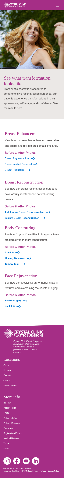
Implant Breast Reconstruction (22, 218)
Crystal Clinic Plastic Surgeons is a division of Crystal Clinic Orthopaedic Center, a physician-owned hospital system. (27, 346)
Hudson (7, 370)
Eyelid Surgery (13, 300)
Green (6, 365)
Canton (6, 380)
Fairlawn (7, 375)
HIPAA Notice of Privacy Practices (33, 471)
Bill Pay (7, 402)
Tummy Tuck (12, 264)
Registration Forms (12, 433)
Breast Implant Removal (18, 164)
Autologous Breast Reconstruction (24, 212)
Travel (6, 443)
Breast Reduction (15, 170)
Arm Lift (9, 252)
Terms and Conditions (11, 471)
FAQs (6, 412)
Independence (10, 385)
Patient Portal (9, 407)
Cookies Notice (53, 471)
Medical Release (11, 438)
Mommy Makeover (15, 258)
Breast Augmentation (17, 158)
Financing (8, 428)
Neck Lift (10, 306)
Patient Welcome (11, 422)
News (6, 448)
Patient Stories (10, 417)
